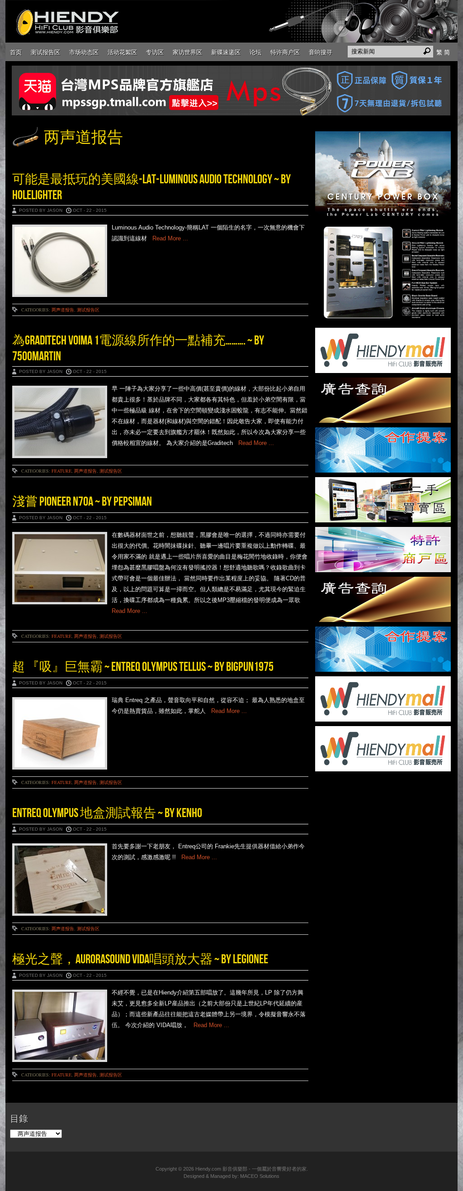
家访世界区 (187, 52)
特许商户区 (285, 52)
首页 (16, 52)
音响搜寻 (320, 52)
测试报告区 (45, 52)
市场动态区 (84, 52)
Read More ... (167, 238)
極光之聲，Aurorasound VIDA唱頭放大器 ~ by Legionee (140, 959)
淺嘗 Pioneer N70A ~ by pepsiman (82, 501)
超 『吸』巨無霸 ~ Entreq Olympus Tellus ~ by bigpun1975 (143, 667)
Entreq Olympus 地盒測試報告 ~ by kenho (107, 813)
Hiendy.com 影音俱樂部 (221, 1169)
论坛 (255, 52)
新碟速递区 (226, 52)
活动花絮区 (122, 52)
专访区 (155, 52)
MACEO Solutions (259, 1176)
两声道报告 (63, 309)
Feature (61, 471)
